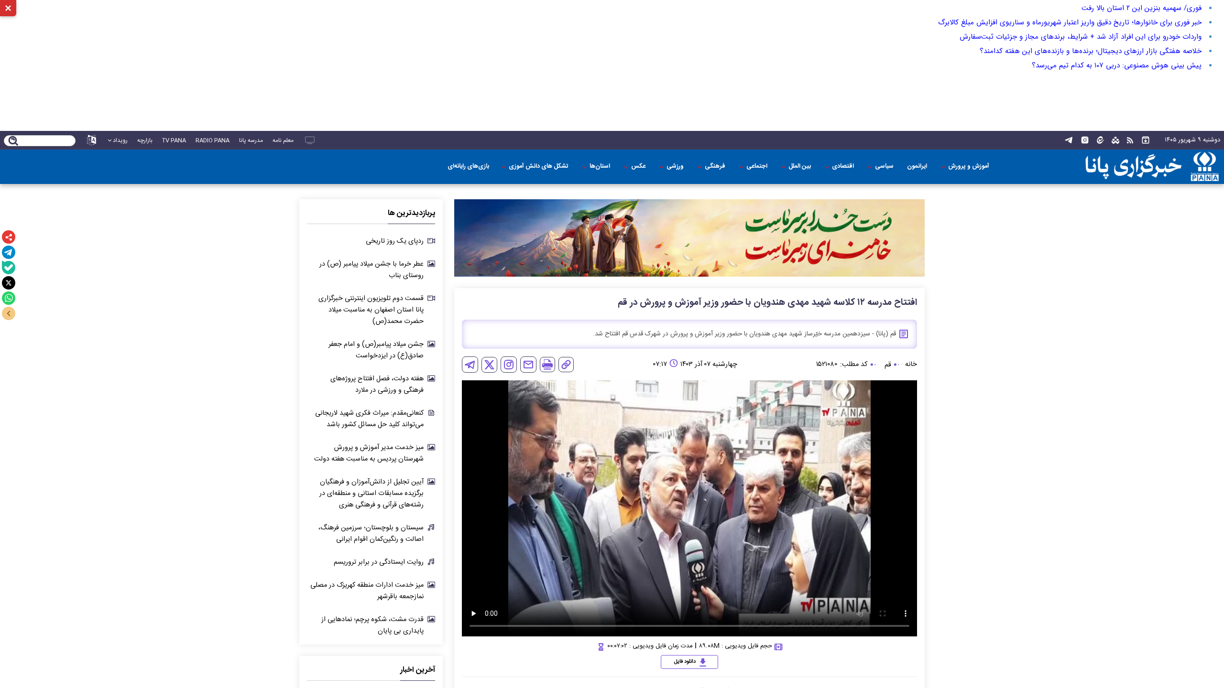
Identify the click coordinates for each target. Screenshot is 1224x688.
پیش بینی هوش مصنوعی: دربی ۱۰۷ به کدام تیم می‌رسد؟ (1117, 65)
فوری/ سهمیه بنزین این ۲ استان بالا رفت (1142, 8)
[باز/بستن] (8, 313)
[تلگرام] (8, 252)
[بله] (8, 267)
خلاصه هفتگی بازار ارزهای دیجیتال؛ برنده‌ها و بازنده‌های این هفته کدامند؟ (1091, 51)
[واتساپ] (8, 298)
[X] (8, 282)
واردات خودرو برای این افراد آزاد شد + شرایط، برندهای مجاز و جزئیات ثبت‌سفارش (1081, 37)
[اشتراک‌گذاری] (8, 237)
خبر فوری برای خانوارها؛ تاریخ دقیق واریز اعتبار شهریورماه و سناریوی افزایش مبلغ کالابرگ (1070, 22)
